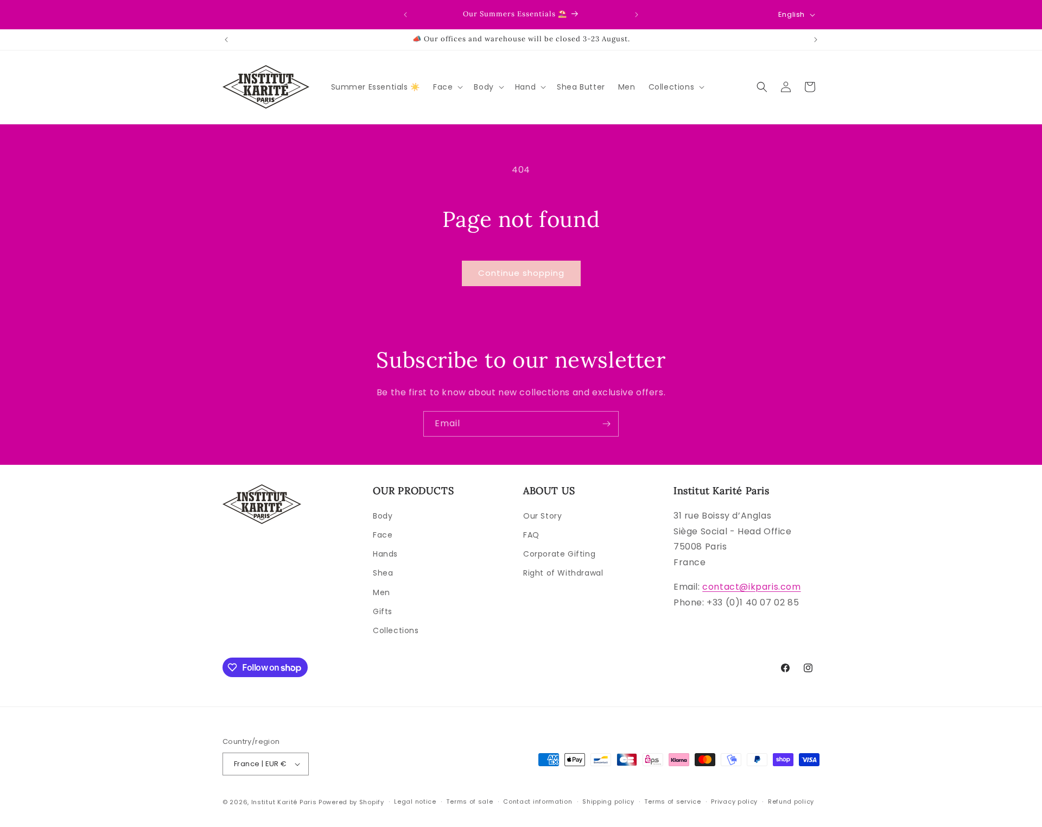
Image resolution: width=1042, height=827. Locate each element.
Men (381, 592)
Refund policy (791, 801)
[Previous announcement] (405, 14)
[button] (447, 86)
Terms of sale (469, 801)
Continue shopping (521, 273)
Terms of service (672, 801)
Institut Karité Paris (284, 802)
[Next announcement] (637, 14)
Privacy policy (734, 801)
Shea (383, 572)
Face (382, 534)
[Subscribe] (606, 424)
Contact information (537, 801)
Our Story (542, 515)
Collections (396, 630)
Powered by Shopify (351, 802)
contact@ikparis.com (751, 586)
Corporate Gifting (559, 553)
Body (382, 515)
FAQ (531, 534)
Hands (385, 553)
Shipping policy (608, 801)
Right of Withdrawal (563, 572)
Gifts (382, 611)
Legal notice (415, 801)
